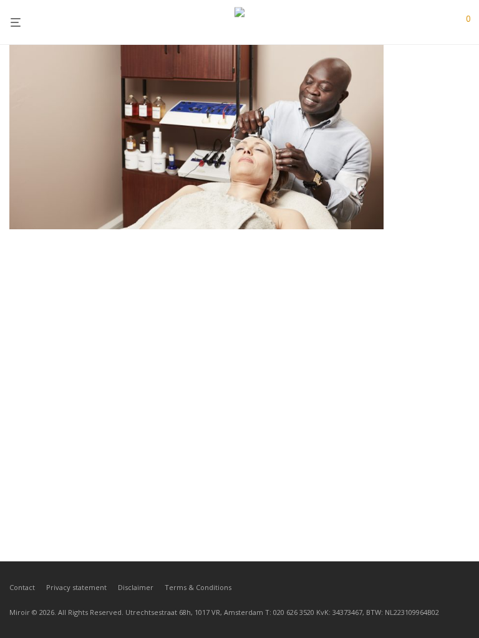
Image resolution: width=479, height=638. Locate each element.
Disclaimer (135, 587)
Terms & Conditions (198, 587)
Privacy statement (76, 587)
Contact (22, 587)
